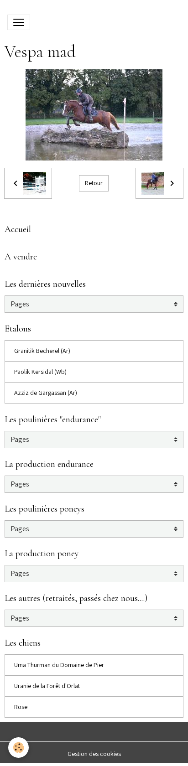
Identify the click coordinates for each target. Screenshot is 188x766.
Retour (94, 183)
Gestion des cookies (94, 754)
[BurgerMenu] (18, 22)
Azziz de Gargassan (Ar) (45, 392)
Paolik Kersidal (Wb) (40, 371)
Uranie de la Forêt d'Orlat (47, 686)
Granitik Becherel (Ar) (42, 351)
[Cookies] (18, 747)
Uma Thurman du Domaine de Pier (59, 665)
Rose (20, 707)
